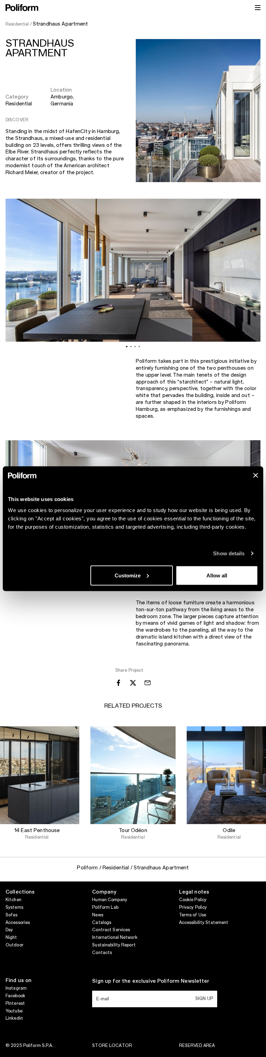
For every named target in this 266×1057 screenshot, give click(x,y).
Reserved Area (197, 1046)
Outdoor (15, 945)
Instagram (16, 988)
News (97, 915)
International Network (115, 937)
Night (11, 937)
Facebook (15, 996)
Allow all (216, 575)
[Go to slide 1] (126, 346)
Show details (229, 553)
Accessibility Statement (204, 923)
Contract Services (111, 930)
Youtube (14, 1011)
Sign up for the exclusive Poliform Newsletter (150, 981)
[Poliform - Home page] (22, 7)
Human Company (109, 900)
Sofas (12, 915)
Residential (19, 104)
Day (9, 930)
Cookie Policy (193, 900)
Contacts (102, 953)
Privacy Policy (193, 907)
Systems (14, 907)
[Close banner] (255, 475)
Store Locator (112, 1046)
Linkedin (14, 1018)
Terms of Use (192, 915)
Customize (128, 575)
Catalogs (101, 923)
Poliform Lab (105, 907)
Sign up (204, 999)
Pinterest (15, 1003)
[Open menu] (257, 7)
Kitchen (13, 900)
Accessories (18, 923)
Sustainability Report (114, 945)
